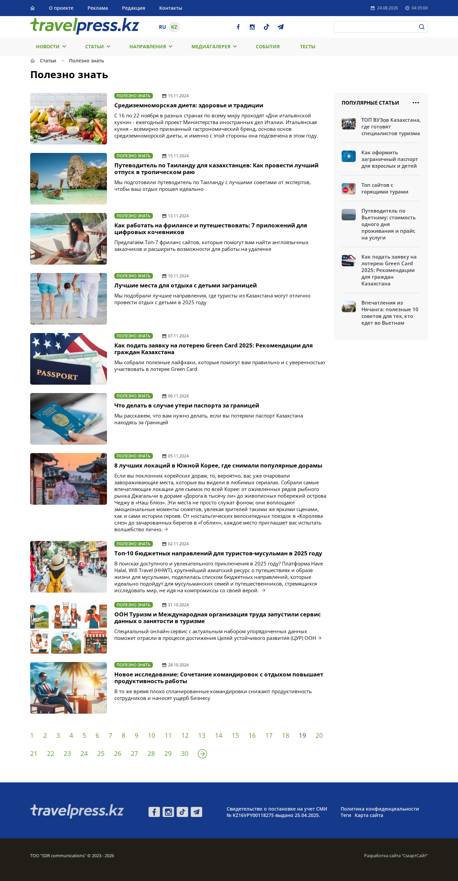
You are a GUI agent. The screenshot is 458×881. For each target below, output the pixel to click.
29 (168, 753)
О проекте (61, 8)
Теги (346, 815)
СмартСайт (414, 855)
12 (185, 735)
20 (319, 735)
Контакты (170, 8)
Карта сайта (369, 815)
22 (50, 753)
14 (218, 735)
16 (252, 735)
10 (151, 735)
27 (134, 753)
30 (184, 753)
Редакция (133, 8)
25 (101, 753)
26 (117, 753)
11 (168, 735)
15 (235, 735)
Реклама (98, 8)
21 (34, 753)
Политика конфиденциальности (380, 809)
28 (151, 753)
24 (84, 753)
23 (67, 753)
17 (269, 735)
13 (202, 735)
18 (285, 735)
